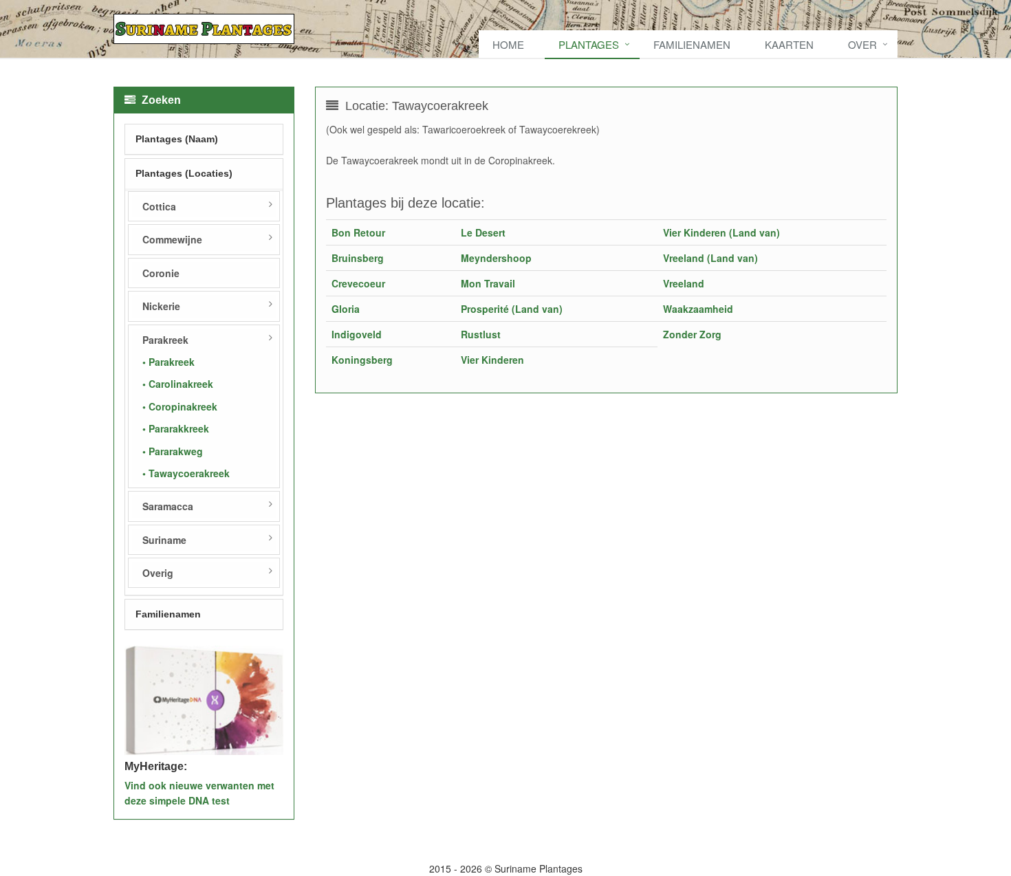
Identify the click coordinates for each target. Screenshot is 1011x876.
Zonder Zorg (692, 334)
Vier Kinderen (492, 359)
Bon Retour (358, 232)
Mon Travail (488, 283)
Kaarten (789, 44)
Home (508, 44)
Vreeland (683, 283)
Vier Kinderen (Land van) (721, 232)
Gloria (345, 309)
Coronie (161, 273)
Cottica (159, 206)
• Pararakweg (172, 451)
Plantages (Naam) (176, 138)
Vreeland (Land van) (710, 258)
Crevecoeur (358, 283)
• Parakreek (168, 362)
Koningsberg (362, 359)
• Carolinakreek (177, 384)
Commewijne (172, 239)
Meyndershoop (496, 258)
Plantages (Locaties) (183, 173)
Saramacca (167, 506)
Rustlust (481, 334)
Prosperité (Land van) (512, 309)
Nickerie (161, 306)
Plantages (588, 44)
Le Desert (483, 232)
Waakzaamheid (698, 309)
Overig (157, 573)
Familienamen (691, 44)
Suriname (164, 540)
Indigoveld (356, 334)
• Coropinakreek (179, 406)
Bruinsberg (357, 258)
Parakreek (165, 340)
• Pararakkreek (175, 428)
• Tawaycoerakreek (186, 473)
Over (862, 44)
